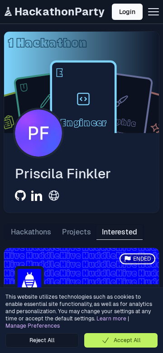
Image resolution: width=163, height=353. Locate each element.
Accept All (127, 340)
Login (127, 11)
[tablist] (74, 232)
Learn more (111, 318)
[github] (20, 195)
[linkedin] (36, 195)
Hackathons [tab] (31, 232)
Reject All (42, 340)
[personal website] (54, 195)
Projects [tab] (76, 232)
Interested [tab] (119, 232)
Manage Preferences (32, 326)
